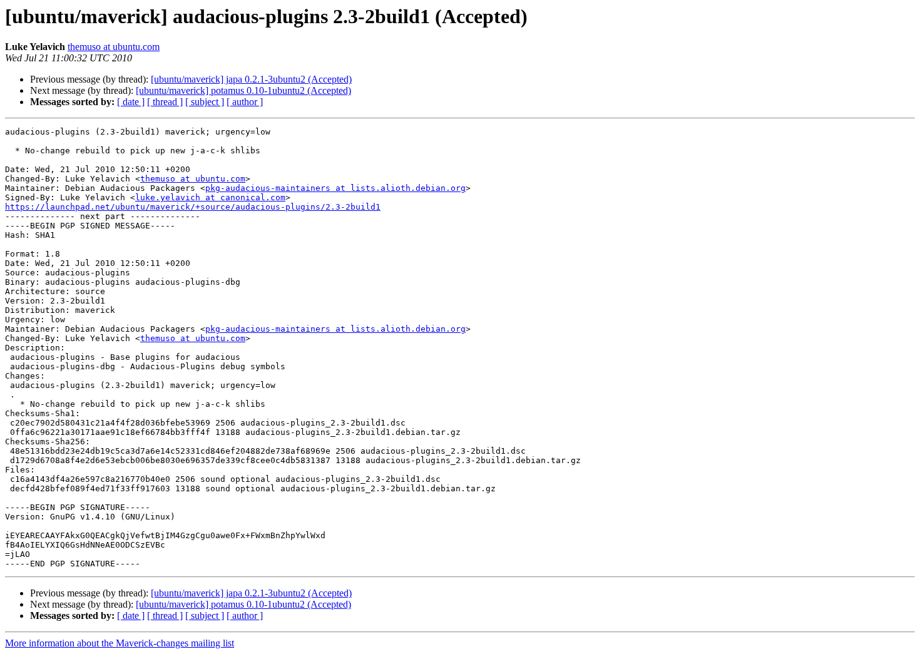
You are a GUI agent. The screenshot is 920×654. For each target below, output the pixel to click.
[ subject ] (204, 101)
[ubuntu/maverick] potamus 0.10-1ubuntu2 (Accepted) (243, 90)
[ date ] (131, 101)
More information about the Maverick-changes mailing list (119, 643)
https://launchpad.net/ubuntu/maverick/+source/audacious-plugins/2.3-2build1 (193, 207)
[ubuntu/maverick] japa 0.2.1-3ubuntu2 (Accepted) (251, 79)
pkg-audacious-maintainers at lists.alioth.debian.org (335, 188)
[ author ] (245, 101)
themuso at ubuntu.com (114, 46)
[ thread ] (165, 101)
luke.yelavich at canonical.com (210, 197)
